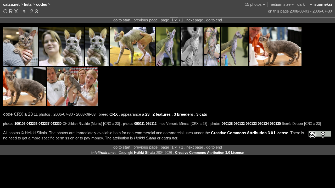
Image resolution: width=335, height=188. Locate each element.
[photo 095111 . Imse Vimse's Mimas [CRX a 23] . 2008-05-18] (61, 64)
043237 (43, 124)
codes (41, 4)
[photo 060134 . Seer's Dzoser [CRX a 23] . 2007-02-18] (212, 64)
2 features (162, 114)
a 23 (145, 114)
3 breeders (183, 114)
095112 (151, 124)
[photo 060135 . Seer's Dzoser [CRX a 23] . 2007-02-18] (234, 64)
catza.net (11, 4)
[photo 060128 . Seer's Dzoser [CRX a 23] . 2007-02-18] (132, 64)
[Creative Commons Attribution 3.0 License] (320, 134)
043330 (56, 124)
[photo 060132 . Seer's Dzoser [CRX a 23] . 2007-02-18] (168, 64)
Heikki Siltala (144, 153)
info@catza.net (103, 153)
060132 (239, 124)
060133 (251, 124)
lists (28, 4)
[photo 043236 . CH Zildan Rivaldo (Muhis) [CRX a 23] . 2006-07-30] (275, 64)
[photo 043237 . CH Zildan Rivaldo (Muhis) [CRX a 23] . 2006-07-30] (24, 105)
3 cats (201, 114)
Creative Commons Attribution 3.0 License (249, 133)
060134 (263, 124)
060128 (227, 124)
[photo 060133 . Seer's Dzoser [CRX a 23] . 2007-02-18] (192, 64)
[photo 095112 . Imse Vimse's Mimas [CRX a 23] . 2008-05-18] (97, 64)
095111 (139, 124)
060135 (275, 124)
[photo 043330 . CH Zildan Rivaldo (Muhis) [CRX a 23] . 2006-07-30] (72, 105)
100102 (19, 124)
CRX (113, 114)
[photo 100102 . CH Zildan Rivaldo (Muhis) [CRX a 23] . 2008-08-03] (20, 64)
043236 (31, 124)
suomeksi (323, 4)
